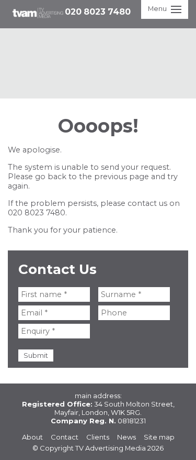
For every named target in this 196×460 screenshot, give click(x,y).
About (32, 437)
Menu (157, 8)
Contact (64, 437)
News (126, 437)
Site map (159, 437)
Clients (97, 437)
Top (179, 443)
